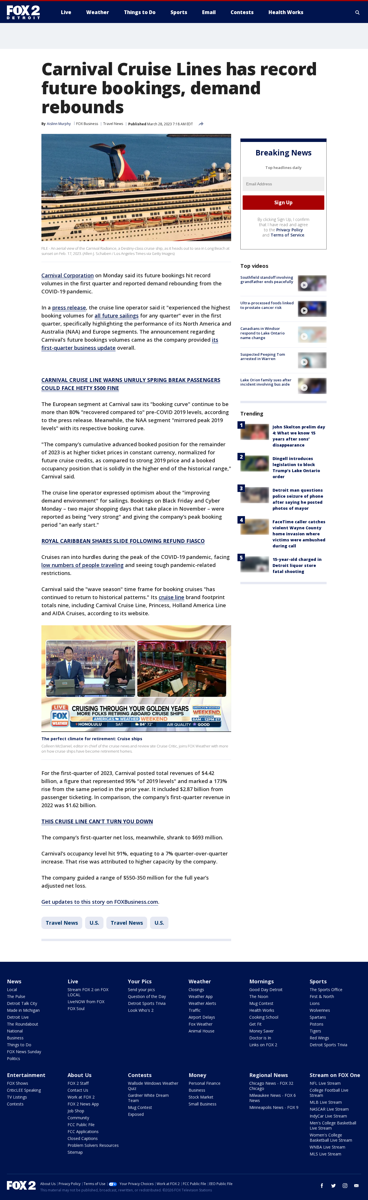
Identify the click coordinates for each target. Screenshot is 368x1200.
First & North (322, 996)
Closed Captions (83, 1138)
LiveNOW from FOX (86, 1001)
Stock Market (201, 1097)
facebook (322, 1185)
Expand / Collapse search (357, 12)
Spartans (318, 1017)
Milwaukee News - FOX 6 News (272, 1098)
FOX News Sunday (24, 1051)
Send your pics (141, 989)
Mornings (261, 981)
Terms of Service (287, 235)
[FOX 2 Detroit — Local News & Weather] (26, 12)
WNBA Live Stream (327, 1147)
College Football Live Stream (329, 1092)
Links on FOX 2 (263, 1044)
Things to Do (19, 1044)
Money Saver (261, 1031)
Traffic (195, 1010)
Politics (13, 1058)
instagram (345, 1185)
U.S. (94, 922)
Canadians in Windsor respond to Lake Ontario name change (262, 333)
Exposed (136, 1114)
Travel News (113, 123)
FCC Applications (83, 1131)
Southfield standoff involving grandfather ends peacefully (266, 279)
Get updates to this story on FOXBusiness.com (99, 901)
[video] (312, 283)
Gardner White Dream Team (148, 1098)
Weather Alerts (202, 1003)
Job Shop (76, 1111)
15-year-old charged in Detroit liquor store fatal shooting (297, 565)
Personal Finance (205, 1083)
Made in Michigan (23, 1010)
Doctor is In (260, 1038)
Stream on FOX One (335, 1075)
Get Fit (255, 1024)
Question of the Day (147, 996)
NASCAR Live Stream (329, 1109)
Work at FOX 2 (81, 1097)
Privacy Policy (289, 229)
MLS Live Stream (325, 1154)
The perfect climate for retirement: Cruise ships (91, 738)
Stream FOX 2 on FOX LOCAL (88, 992)
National (15, 1031)
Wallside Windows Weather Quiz (153, 1085)
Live (73, 981)
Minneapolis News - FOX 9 (273, 1107)
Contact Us (78, 1090)
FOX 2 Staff (78, 1083)
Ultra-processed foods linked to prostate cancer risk (267, 305)
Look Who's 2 (141, 1010)
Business (15, 1038)
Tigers (315, 1031)
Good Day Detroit (266, 989)
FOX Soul (76, 1008)
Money (197, 1075)
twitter (333, 1185)
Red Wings (319, 1038)
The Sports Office (326, 989)
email (356, 1185)
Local (12, 989)
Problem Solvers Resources (93, 1145)
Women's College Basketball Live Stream (331, 1137)
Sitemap (75, 1152)
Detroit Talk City (22, 1003)
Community (78, 1117)
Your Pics (140, 981)
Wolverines (320, 1010)
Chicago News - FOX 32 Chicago (271, 1085)
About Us (79, 1075)
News (14, 981)
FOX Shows (17, 1083)
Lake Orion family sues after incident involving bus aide (266, 382)
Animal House (201, 1031)
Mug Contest (261, 1003)
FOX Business (87, 123)
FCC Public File (81, 1124)
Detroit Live (18, 1017)
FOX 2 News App (83, 1104)
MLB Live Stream (326, 1102)
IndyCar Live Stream (328, 1116)
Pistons (316, 1024)
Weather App (201, 996)
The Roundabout (22, 1024)
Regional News (268, 1075)
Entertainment (26, 1075)
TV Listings (17, 1097)
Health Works (261, 1010)
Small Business (202, 1104)
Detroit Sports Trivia (147, 1003)
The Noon (258, 996)
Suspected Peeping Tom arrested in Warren (262, 356)
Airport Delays (202, 1017)
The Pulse (16, 996)
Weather (200, 981)
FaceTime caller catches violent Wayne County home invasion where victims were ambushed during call (299, 534)
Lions (315, 1003)
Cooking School (263, 1017)
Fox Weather (200, 1024)
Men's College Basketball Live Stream (333, 1125)
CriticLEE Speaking (24, 1090)
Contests (15, 1104)
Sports (318, 981)
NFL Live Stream (325, 1083)
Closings (196, 989)
